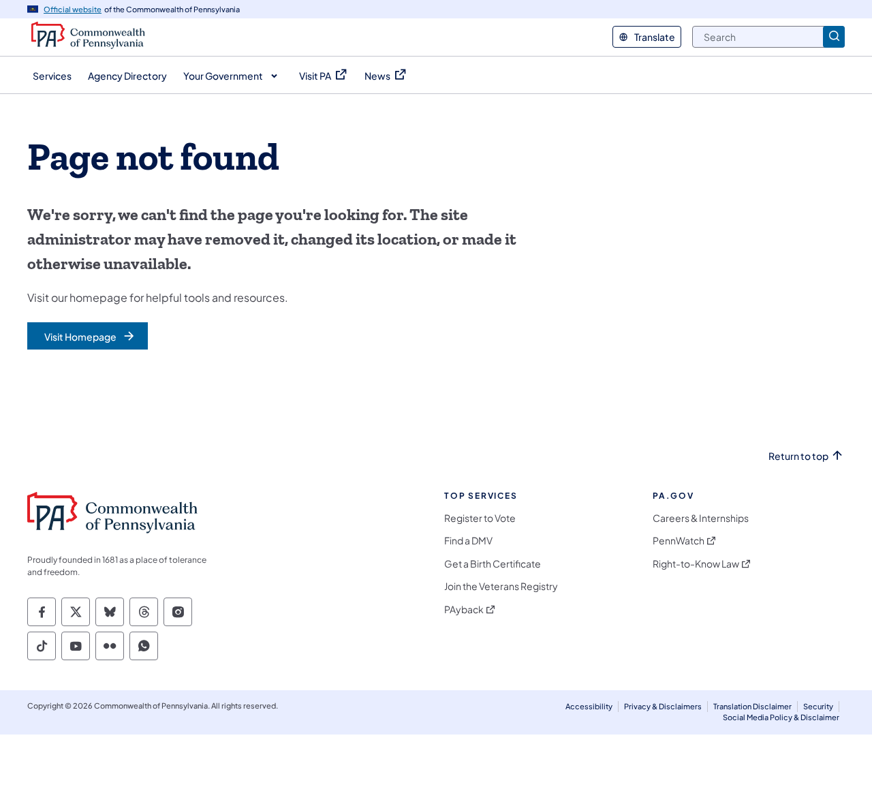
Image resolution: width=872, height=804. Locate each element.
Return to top (798, 456)
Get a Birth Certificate (492, 564)
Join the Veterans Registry (501, 586)
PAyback (464, 609)
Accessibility (588, 706)
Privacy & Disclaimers (663, 706)
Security (818, 706)
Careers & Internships (701, 518)
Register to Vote (480, 518)
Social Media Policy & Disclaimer (781, 717)
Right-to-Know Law (696, 564)
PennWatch (678, 540)
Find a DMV (468, 540)
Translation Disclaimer (752, 706)
